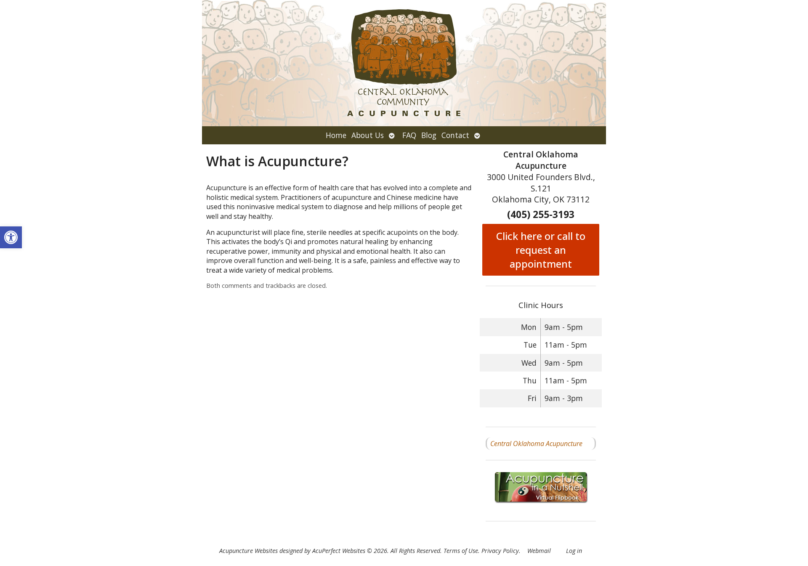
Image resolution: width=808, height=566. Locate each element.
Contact (455, 135)
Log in (574, 551)
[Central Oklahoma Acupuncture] (404, 63)
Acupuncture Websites (248, 551)
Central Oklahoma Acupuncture (536, 443)
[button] (11, 237)
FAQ (409, 135)
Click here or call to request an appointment (540, 250)
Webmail (539, 551)
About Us (367, 135)
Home (336, 135)
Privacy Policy (500, 551)
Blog (428, 135)
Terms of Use (461, 551)
